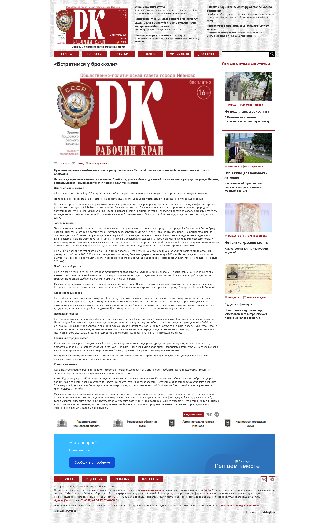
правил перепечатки (153, 490)
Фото (150, 54)
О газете (67, 479)
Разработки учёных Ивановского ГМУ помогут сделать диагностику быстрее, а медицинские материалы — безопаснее (166, 22)
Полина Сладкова (257, 236)
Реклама (122, 479)
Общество (234, 236)
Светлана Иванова (252, 105)
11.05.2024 (63, 163)
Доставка (206, 54)
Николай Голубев (257, 297)
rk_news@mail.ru (64, 500)
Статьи (122, 54)
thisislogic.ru (267, 512)
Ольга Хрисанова (99, 163)
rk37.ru (208, 490)
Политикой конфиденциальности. (240, 505)
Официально (178, 54)
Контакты (150, 479)
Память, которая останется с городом (160, 35)
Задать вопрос (193, 414)
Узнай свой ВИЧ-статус (150, 7)
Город (80, 163)
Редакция (94, 479)
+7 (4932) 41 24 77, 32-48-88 (97, 500)
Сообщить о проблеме (92, 462)
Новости (94, 54)
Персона (233, 166)
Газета (66, 54)
